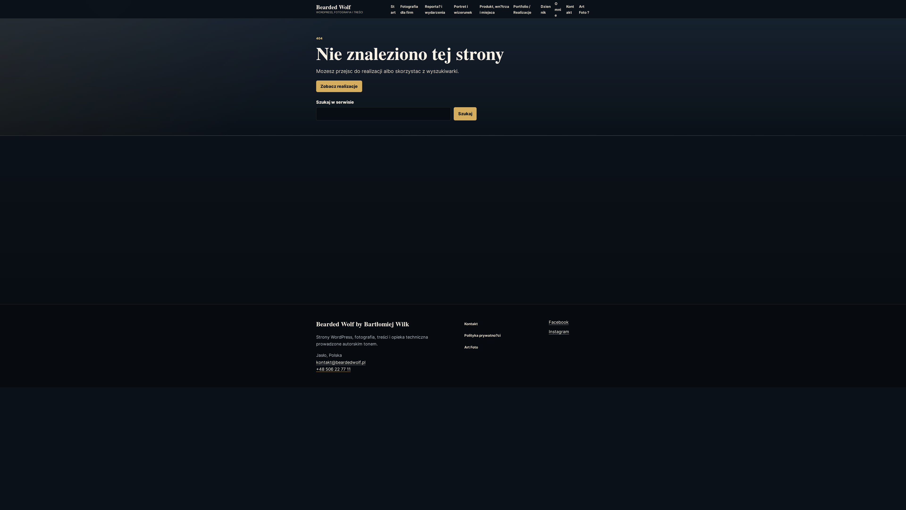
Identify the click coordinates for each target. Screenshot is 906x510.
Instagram (559, 331)
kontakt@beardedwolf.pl (340, 362)
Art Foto (471, 347)
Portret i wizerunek (463, 9)
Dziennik (546, 9)
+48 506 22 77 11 (333, 369)
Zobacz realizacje (339, 86)
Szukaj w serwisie (335, 102)
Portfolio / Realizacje (522, 9)
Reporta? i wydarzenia (435, 9)
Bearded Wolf (333, 7)
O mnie (558, 9)
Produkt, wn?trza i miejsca (494, 9)
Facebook (559, 322)
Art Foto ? (584, 9)
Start (393, 9)
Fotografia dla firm (409, 9)
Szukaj (465, 113)
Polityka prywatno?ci (482, 335)
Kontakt (570, 9)
